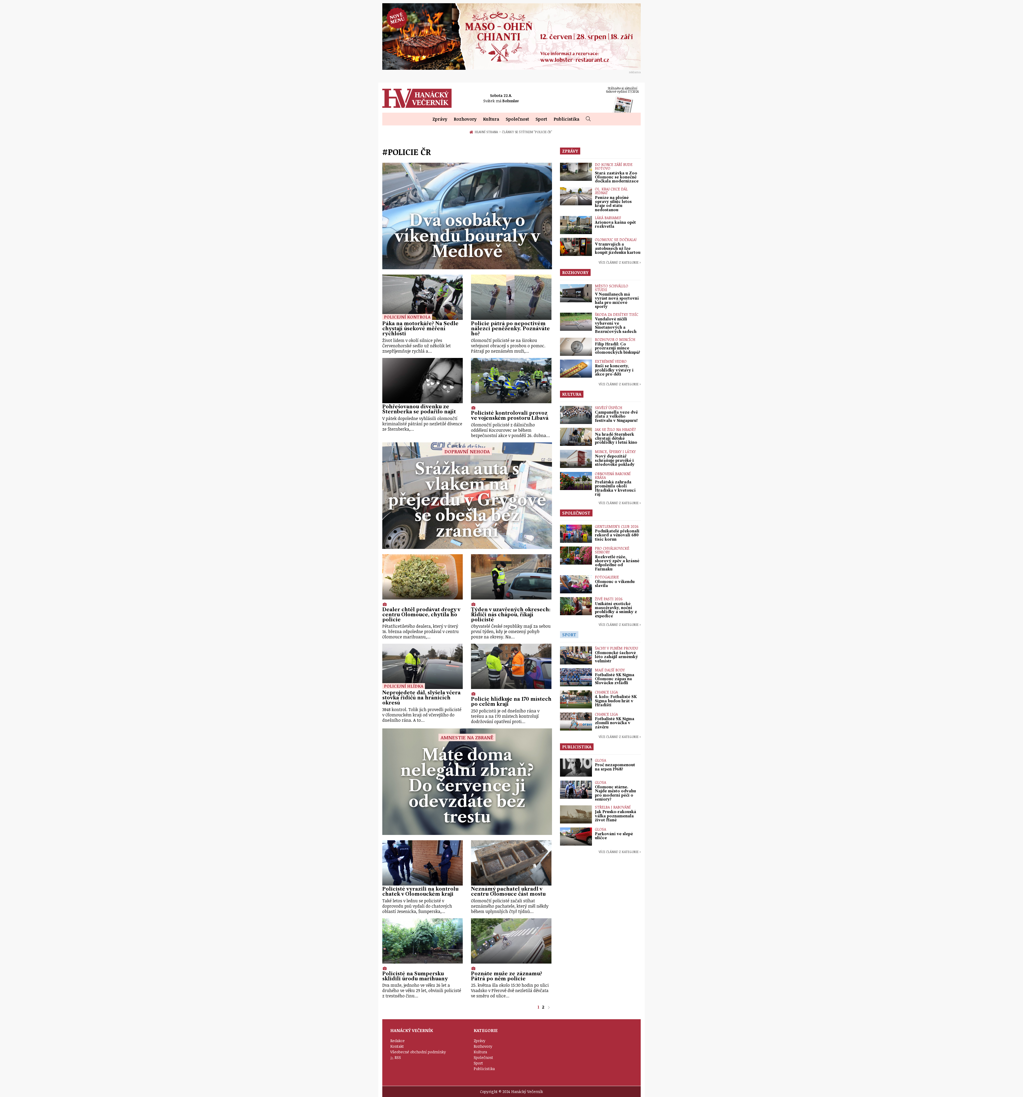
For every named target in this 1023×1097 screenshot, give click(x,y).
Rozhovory (465, 119)
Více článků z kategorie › (620, 262)
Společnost (517, 119)
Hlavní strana (487, 132)
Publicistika (566, 119)
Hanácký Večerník (417, 98)
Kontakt (397, 1046)
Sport (541, 119)
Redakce (397, 1040)
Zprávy (439, 119)
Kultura (491, 119)
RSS (398, 1057)
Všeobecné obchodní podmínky (418, 1051)
